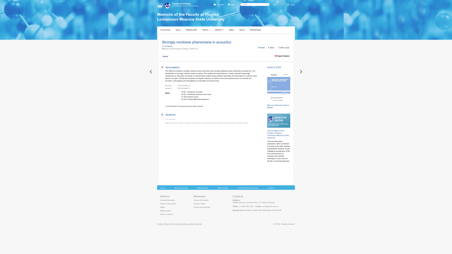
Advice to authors (166, 214)
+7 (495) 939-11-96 (246, 206)
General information (167, 200)
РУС (275, 4)
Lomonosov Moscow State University (191, 19)
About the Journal (181, 188)
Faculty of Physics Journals (248, 188)
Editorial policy (223, 188)
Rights (162, 207)
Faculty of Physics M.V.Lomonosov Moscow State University (179, 224)
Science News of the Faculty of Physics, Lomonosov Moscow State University (278, 134)
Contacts (271, 188)
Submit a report (199, 204)
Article (165, 56)
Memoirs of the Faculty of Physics (188, 14)
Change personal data (202, 207)
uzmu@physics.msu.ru (270, 206)
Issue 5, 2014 (274, 67)
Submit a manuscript (168, 204)
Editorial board (202, 188)
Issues (162, 188)
